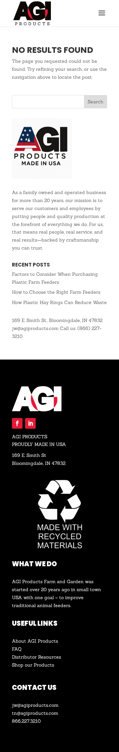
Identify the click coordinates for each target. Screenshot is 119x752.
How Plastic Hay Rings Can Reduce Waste (59, 302)
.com (53, 705)
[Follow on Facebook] (17, 423)
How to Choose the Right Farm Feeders (56, 292)
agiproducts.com (39, 713)
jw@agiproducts (30, 705)
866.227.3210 (26, 721)
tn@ (16, 713)
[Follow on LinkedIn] (30, 423)
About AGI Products (35, 641)
